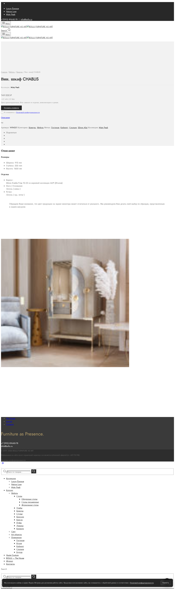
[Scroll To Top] (2, 463)
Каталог (9, 490)
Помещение (16, 537)
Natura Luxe (11, 11)
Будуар (19, 552)
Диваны (19, 525)
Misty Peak (10, 14)
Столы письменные (30, 502)
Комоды (20, 72)
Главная (4, 72)
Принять (165, 583)
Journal (9, 421)
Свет (13, 531)
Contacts (10, 424)
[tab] (87, 117)
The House (10, 418)
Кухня (19, 543)
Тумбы (19, 508)
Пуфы (19, 522)
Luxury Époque (12, 8)
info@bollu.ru (26, 19)
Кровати (20, 528)
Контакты (10, 564)
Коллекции (11, 478)
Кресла (19, 519)
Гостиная (55, 127)
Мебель (12, 72)
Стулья (19, 513)
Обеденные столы (29, 499)
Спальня (73, 127)
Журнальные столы (30, 505)
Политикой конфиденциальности (28, 112)
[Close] (1, 467)
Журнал (9, 561)
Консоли (20, 516)
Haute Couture (12, 555)
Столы (19, 496)
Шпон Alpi (83, 127)
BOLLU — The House (15, 558)
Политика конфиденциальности (13, 460)
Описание (5, 117)
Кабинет (64, 127)
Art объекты (16, 534)
